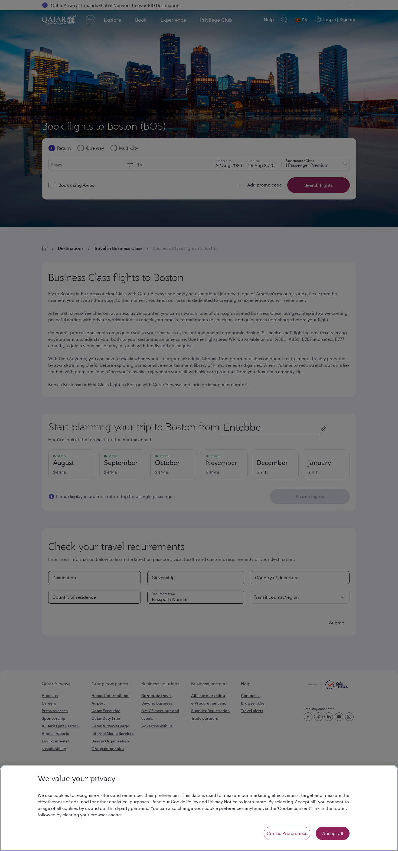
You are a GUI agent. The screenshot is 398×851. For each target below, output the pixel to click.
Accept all (332, 833)
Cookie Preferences (287, 833)
